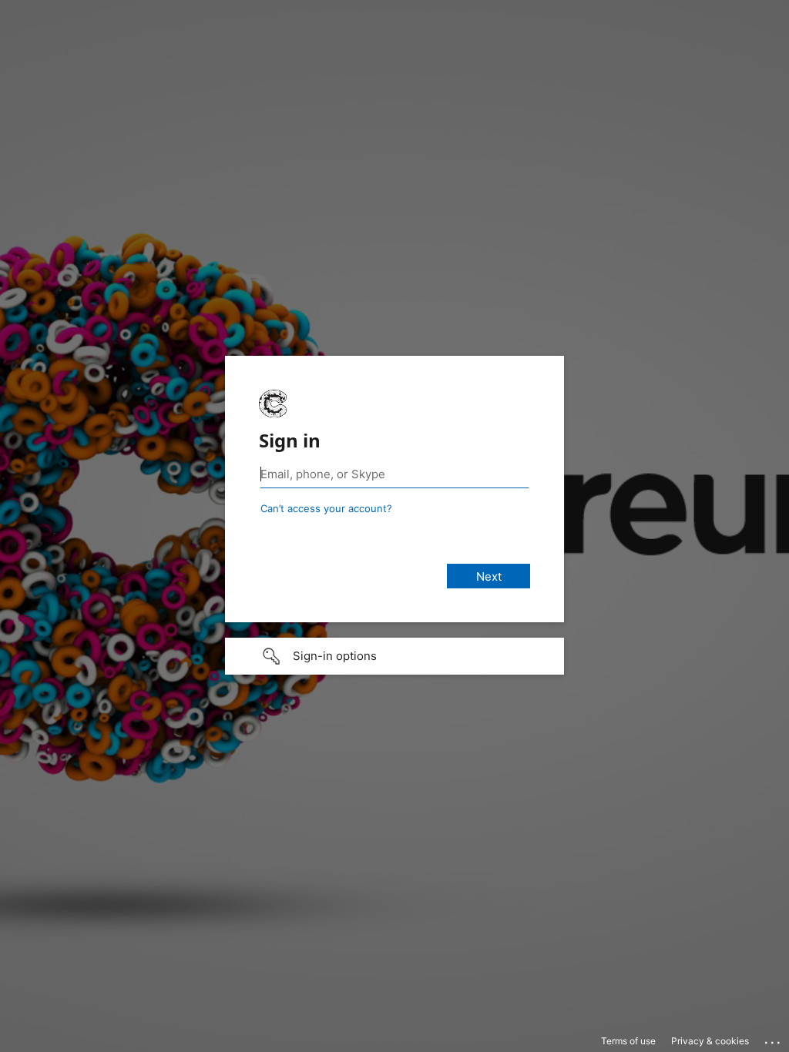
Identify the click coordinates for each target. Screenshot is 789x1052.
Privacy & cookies (710, 1041)
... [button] (773, 1039)
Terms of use (628, 1041)
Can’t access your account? (326, 508)
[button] (394, 656)
